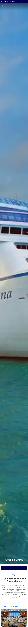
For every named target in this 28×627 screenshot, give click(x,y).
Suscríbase (12, 1)
